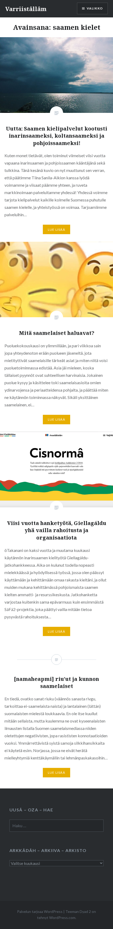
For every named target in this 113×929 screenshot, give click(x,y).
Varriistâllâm (26, 9)
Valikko (95, 8)
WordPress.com (62, 917)
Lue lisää (56, 230)
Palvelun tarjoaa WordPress (40, 911)
